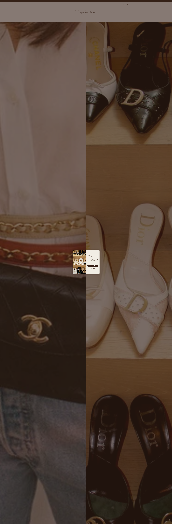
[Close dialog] (98, 251)
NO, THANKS (93, 268)
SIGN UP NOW (93, 265)
